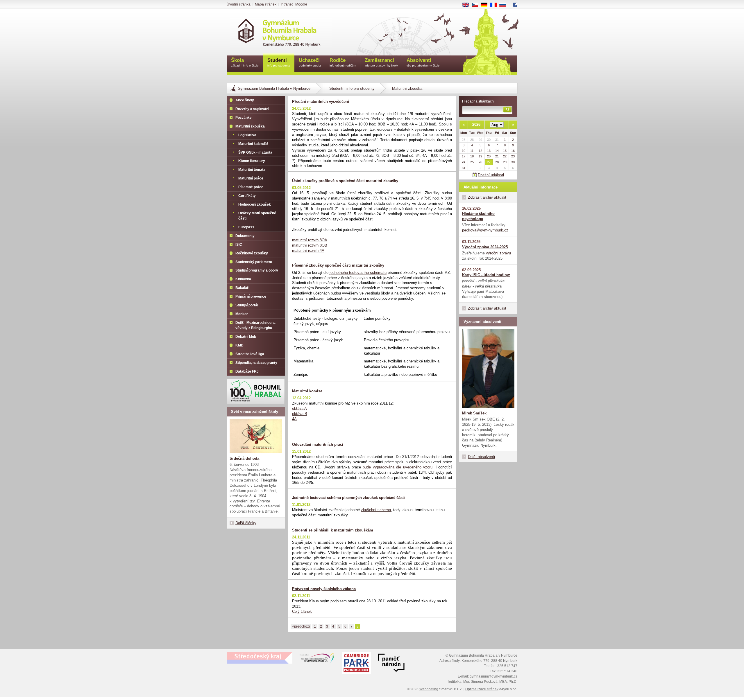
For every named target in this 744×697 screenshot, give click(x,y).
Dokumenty (245, 236)
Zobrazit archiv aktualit (487, 197)
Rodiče (343, 62)
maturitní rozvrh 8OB (309, 245)
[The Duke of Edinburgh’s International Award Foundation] (317, 659)
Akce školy (244, 100)
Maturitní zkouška (250, 126)
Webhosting (428, 689)
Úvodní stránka (239, 4)
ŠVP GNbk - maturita (255, 152)
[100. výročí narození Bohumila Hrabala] (256, 391)
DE (486, 5)
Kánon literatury (251, 161)
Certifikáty (247, 195)
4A (294, 419)
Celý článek (302, 611)
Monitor (241, 314)
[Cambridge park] (391, 663)
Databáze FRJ (247, 371)
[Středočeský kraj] (259, 658)
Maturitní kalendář (253, 143)
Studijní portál (246, 305)
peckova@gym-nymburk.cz (485, 230)
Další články (245, 523)
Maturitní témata (251, 169)
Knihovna (243, 279)
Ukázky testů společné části (257, 215)
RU (504, 5)
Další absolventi (481, 457)
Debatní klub (245, 336)
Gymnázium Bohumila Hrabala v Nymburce (274, 88)
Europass (246, 227)
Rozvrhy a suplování (252, 109)
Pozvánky (243, 117)
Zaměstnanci (381, 62)
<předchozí (301, 626)
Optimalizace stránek (481, 689)
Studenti (278, 62)
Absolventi (423, 62)
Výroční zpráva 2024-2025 (485, 247)
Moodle (301, 4)
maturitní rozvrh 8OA (309, 240)
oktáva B (299, 414)
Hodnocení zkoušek (254, 204)
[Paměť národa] (356, 663)
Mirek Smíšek (474, 413)
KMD (239, 345)
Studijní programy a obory (256, 270)
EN (467, 5)
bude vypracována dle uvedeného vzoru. (398, 467)
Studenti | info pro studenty (352, 88)
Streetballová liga (249, 354)
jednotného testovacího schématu (358, 272)
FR (495, 5)
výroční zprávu (498, 253)
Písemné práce (250, 187)
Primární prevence (250, 296)
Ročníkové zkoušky (251, 253)
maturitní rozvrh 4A (308, 250)
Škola (245, 62)
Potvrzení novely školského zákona (324, 589)
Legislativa (247, 135)
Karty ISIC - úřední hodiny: (486, 275)
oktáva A (299, 408)
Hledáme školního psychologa (478, 216)
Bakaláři (242, 288)
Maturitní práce (250, 178)
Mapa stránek (265, 4)
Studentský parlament (253, 262)
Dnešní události (491, 175)
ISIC (238, 244)
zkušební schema (376, 510)
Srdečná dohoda (244, 458)
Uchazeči (310, 62)
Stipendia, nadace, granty (256, 362)
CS (477, 5)
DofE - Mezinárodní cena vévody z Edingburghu (255, 325)
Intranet (287, 4)
